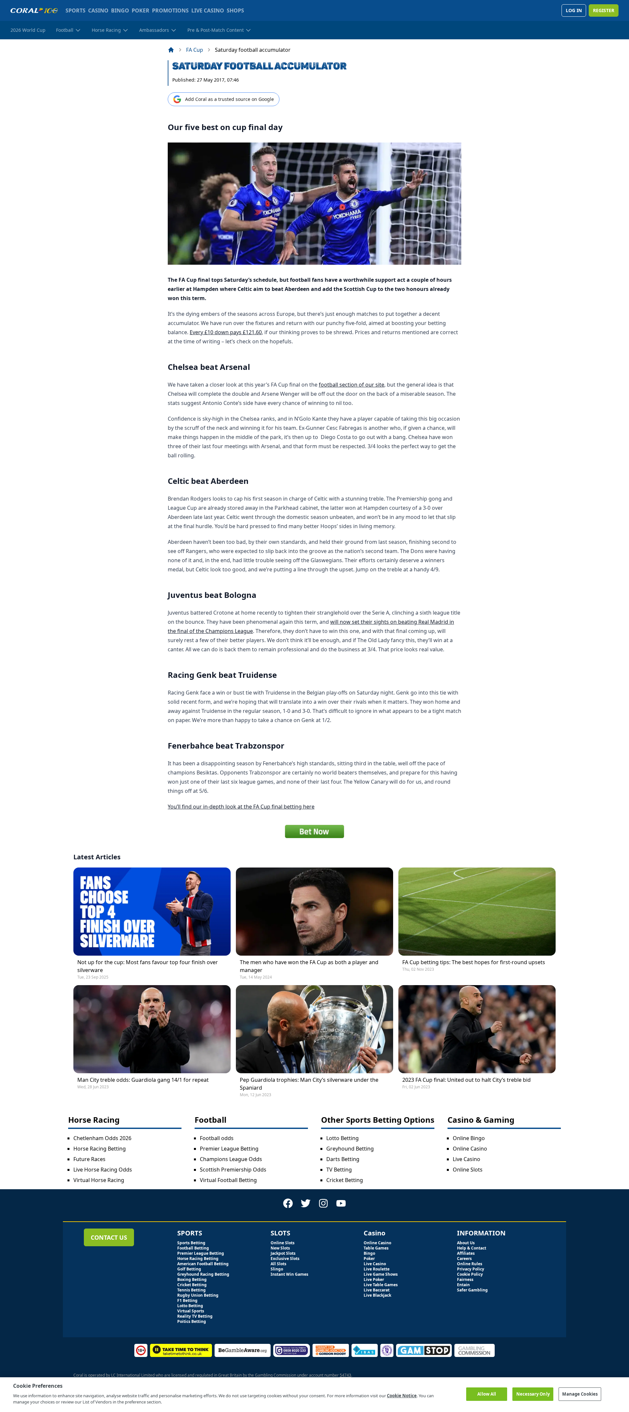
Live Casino (466, 1159)
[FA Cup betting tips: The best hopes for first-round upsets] (477, 912)
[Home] (171, 50)
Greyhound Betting (350, 1148)
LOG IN (574, 10)
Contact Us (109, 1237)
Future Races (89, 1159)
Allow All (486, 1394)
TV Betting (339, 1169)
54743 (345, 1375)
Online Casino (470, 1148)
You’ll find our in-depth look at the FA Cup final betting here (241, 806)
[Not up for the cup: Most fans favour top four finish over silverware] (152, 912)
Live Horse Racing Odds (102, 1169)
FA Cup (194, 49)
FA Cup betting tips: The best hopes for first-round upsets (473, 962)
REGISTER (603, 10)
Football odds (217, 1138)
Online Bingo (469, 1138)
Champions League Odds (231, 1159)
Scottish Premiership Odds (233, 1169)
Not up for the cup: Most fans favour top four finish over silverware (147, 966)
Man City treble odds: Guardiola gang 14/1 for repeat (143, 1079)
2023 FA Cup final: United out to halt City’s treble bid (466, 1079)
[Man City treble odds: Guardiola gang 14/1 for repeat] (152, 1029)
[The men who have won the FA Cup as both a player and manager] (314, 912)
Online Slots (468, 1169)
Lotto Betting (342, 1138)
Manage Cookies (580, 1394)
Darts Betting (342, 1159)
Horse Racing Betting (99, 1148)
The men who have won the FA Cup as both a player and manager (309, 966)
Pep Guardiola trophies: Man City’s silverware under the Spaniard (309, 1083)
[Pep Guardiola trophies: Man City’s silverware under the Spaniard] (314, 1029)
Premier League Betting (229, 1148)
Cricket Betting (344, 1180)
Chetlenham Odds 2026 (102, 1138)
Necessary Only (533, 1394)
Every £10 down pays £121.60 (226, 332)
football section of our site (351, 384)
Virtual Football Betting (228, 1180)
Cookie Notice (402, 1396)
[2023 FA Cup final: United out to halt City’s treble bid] (477, 1029)
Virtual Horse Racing (98, 1180)
